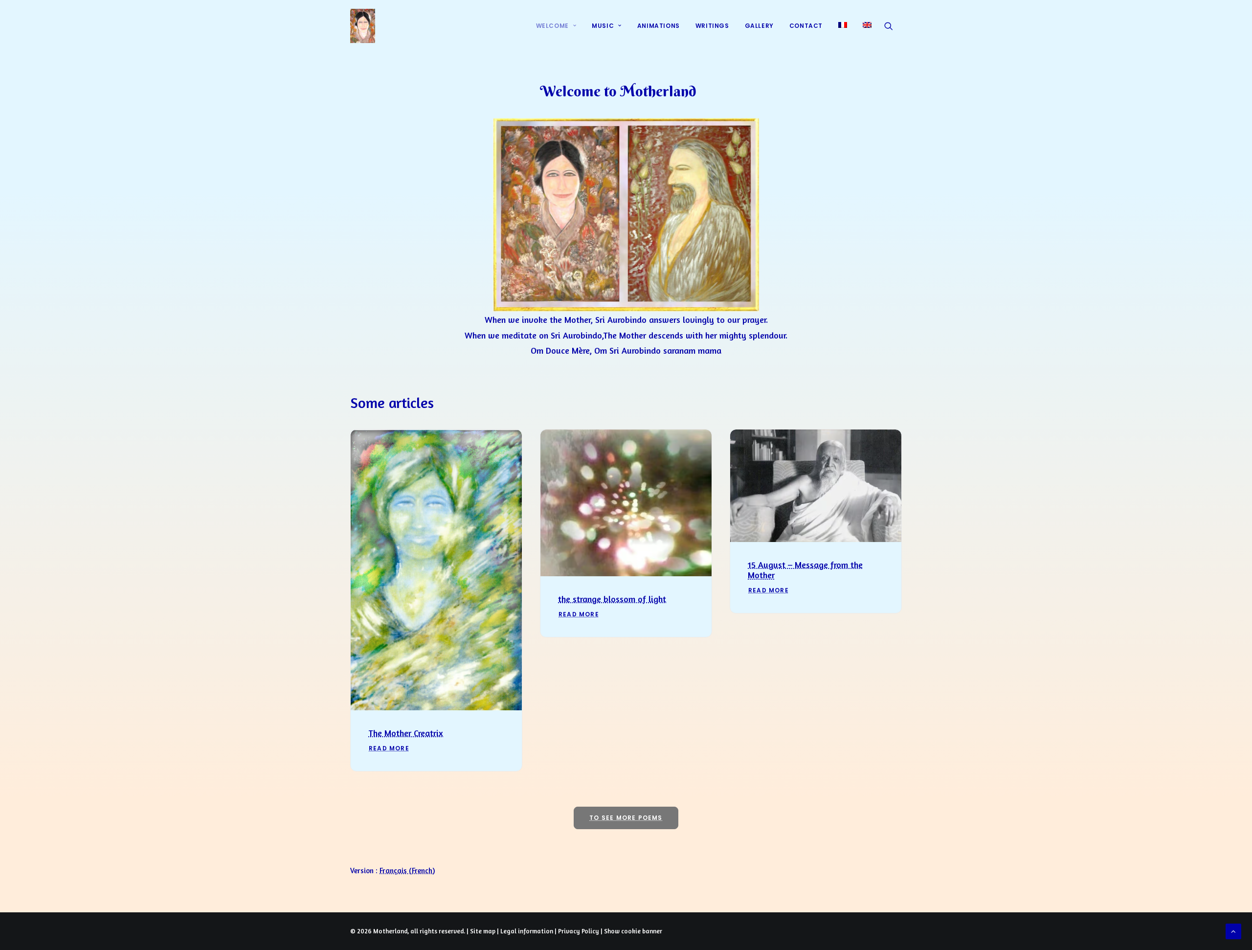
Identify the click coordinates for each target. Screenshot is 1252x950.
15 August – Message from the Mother (805, 570)
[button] (893, 26)
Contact (806, 26)
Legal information (526, 931)
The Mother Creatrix (405, 732)
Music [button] (603, 26)
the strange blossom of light (612, 598)
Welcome (552, 26)
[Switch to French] (842, 25)
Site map (482, 931)
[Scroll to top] (1233, 930)
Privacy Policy (578, 931)
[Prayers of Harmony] (362, 26)
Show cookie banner (633, 931)
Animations (658, 26)
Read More (389, 748)
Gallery (759, 26)
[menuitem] (556, 26)
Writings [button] (712, 26)
